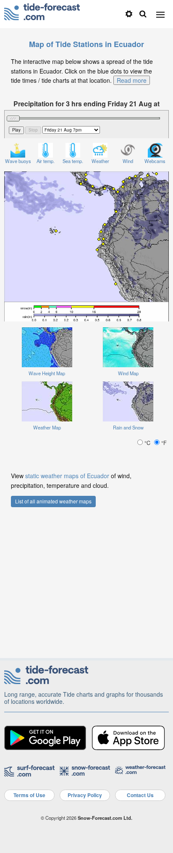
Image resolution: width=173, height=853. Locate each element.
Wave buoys (18, 161)
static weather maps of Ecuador (67, 475)
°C (147, 443)
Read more (132, 80)
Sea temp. (73, 161)
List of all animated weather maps (53, 501)
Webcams (154, 161)
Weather (100, 161)
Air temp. (46, 161)
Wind (128, 161)
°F (163, 443)
